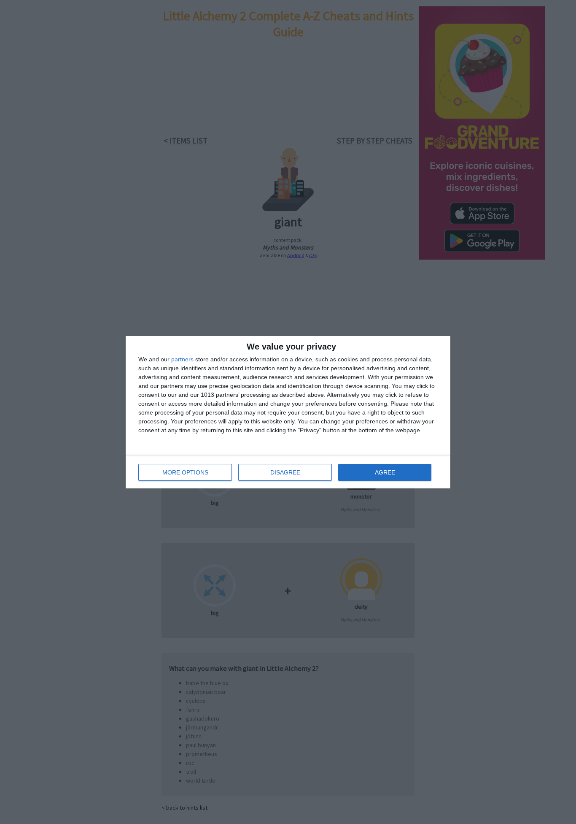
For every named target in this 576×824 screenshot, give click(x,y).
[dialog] (288, 412)
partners (182, 359)
